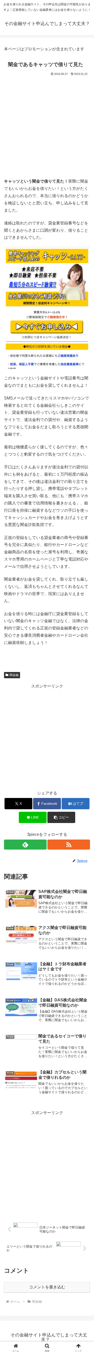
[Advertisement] (47, 127)
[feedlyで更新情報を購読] (25, 845)
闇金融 (14, 675)
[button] (61, 817)
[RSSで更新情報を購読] (68, 845)
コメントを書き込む (47, 1287)
